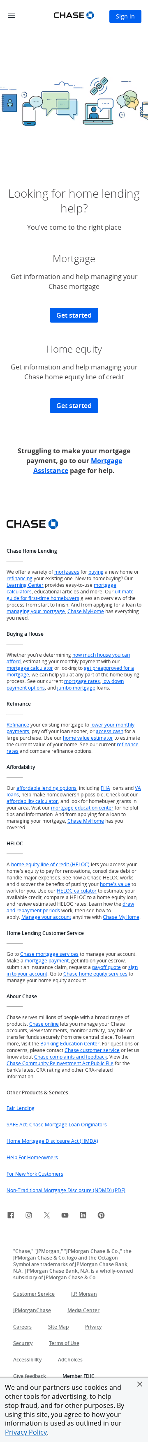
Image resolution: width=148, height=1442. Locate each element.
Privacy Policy (26, 1432)
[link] (11, 1216)
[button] (139, 1384)
